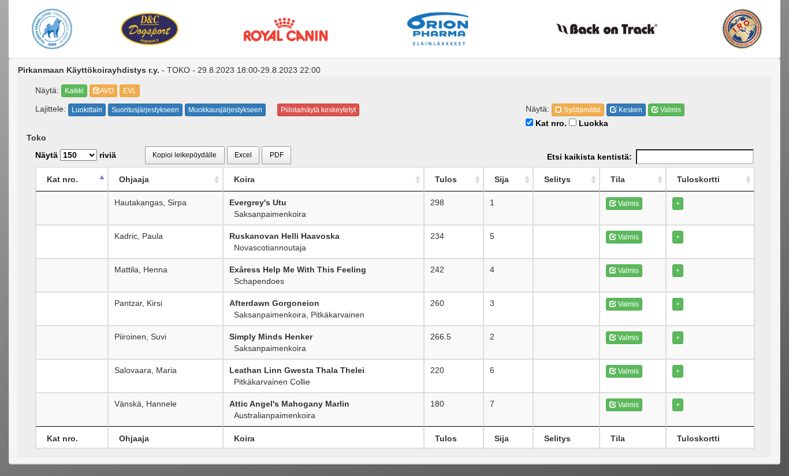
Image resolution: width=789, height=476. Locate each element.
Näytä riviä (75, 155)
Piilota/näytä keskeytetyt (318, 110)
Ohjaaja (134, 179)
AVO (107, 91)
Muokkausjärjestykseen (225, 110)
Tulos (446, 179)
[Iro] (742, 29)
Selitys (557, 179)
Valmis (669, 110)
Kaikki (74, 91)
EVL (129, 91)
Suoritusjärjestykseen (145, 110)
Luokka (592, 123)
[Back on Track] (606, 29)
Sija (501, 179)
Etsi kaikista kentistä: (589, 156)
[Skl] (52, 29)
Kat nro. (550, 123)
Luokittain (87, 110)
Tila (618, 179)
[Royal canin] (285, 28)
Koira (244, 179)
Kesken (629, 110)
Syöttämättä (581, 110)
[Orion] (438, 29)
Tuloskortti (698, 179)
